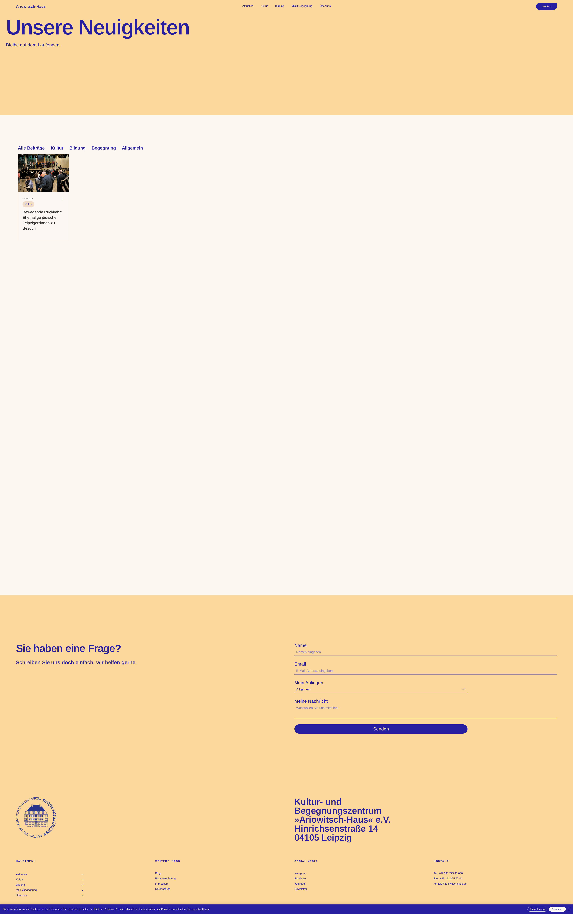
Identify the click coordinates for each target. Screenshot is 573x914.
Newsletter (300, 888)
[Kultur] (82, 879)
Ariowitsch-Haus (31, 6)
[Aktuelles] (82, 874)
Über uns (21, 895)
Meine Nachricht (311, 701)
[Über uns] (82, 895)
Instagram (300, 873)
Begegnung (104, 147)
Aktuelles (21, 874)
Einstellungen (537, 909)
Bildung (77, 147)
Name (300, 645)
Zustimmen (557, 909)
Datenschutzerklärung (198, 909)
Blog (158, 873)
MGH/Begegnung (26, 889)
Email (300, 664)
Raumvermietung (165, 878)
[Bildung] (82, 884)
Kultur (57, 147)
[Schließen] (569, 909)
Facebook (300, 878)
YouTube (299, 883)
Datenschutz (162, 888)
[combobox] (381, 689)
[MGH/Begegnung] (82, 890)
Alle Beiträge (31, 147)
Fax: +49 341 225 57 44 (448, 878)
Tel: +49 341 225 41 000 (448, 873)
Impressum (161, 883)
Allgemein (132, 147)
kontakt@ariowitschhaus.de (450, 883)
